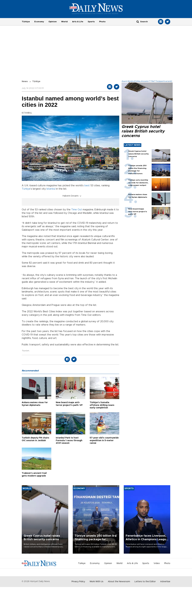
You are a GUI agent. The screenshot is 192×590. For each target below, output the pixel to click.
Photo (102, 22)
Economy (39, 22)
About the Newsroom (119, 582)
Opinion (52, 22)
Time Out (76, 209)
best (87, 185)
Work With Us (96, 582)
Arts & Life (77, 22)
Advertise (165, 582)
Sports (91, 22)
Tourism (25, 351)
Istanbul (50, 189)
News (25, 81)
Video (157, 563)
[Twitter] (167, 21)
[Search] (137, 21)
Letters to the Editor (145, 582)
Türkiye (26, 22)
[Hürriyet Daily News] (96, 9)
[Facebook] (160, 21)
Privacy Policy (78, 582)
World (64, 22)
